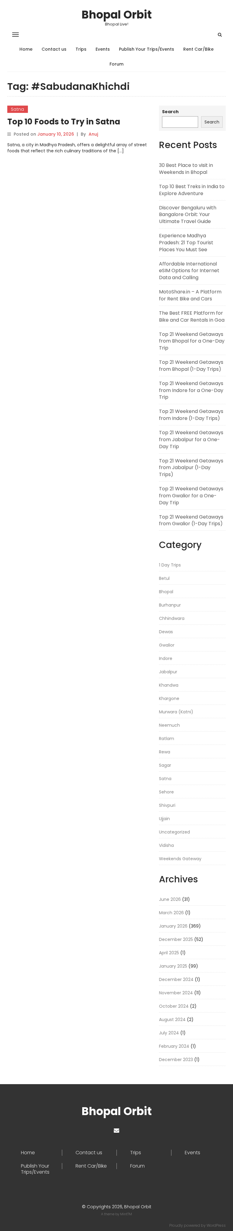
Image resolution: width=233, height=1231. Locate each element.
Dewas (166, 632)
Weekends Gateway (180, 859)
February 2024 (174, 1046)
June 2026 (170, 899)
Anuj (93, 134)
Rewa (164, 752)
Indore (165, 658)
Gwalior (166, 645)
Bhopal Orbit (117, 14)
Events (103, 49)
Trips (81, 49)
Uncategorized (174, 832)
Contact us (54, 49)
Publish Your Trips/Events (146, 49)
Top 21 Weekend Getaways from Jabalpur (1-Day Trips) (191, 467)
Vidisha (166, 845)
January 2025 (173, 966)
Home (25, 49)
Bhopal (166, 592)
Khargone (169, 698)
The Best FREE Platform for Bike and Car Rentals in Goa (192, 316)
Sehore (166, 792)
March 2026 (171, 913)
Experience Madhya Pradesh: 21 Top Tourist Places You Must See (186, 242)
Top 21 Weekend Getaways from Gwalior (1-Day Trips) (191, 520)
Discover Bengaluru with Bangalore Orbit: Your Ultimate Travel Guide (187, 214)
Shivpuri (167, 805)
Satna (17, 109)
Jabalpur (168, 672)
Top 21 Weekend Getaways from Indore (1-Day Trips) (191, 415)
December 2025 (176, 939)
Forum (116, 64)
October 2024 (174, 1006)
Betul (164, 578)
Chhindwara (171, 618)
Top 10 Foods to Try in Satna (63, 121)
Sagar (165, 765)
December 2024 (176, 979)
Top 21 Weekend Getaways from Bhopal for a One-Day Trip (192, 341)
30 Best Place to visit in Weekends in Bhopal (186, 169)
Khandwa (168, 685)
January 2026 (173, 926)
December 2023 (176, 1060)
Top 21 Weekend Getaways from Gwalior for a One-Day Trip (191, 495)
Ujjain (164, 819)
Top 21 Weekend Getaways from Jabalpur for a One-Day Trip (191, 439)
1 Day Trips (170, 565)
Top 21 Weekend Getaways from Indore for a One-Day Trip (191, 390)
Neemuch (169, 725)
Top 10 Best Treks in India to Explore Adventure (192, 190)
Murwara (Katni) (176, 712)
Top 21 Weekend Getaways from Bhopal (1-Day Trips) (191, 366)
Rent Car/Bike (198, 49)
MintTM (126, 1214)
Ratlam (166, 739)
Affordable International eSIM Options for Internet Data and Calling (189, 270)
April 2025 (169, 953)
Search (170, 112)
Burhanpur (170, 605)
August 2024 (172, 1019)
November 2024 (176, 993)
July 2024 (169, 1033)
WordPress (216, 1225)
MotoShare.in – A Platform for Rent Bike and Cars (190, 295)
